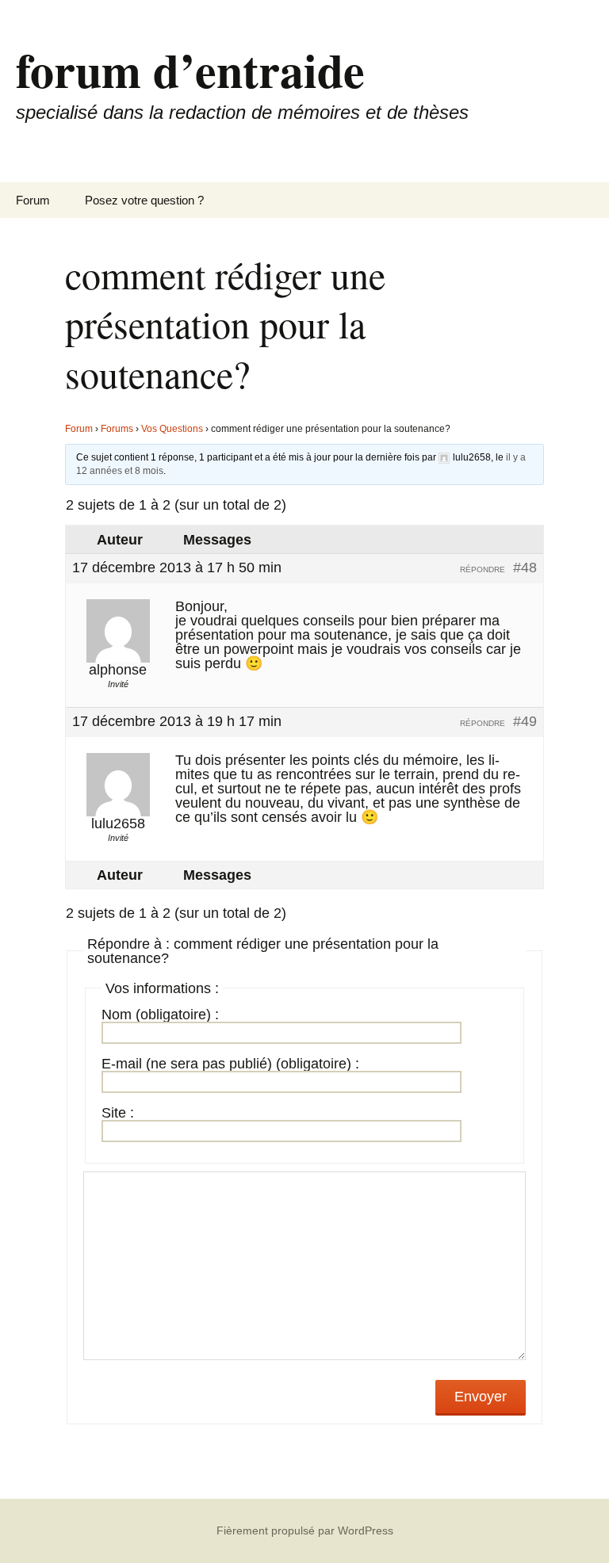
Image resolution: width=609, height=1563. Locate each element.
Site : (118, 1113)
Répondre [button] (482, 569)
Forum (33, 200)
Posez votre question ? (144, 200)
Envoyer (480, 1396)
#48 (525, 567)
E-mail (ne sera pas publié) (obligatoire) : (230, 1064)
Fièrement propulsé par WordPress (304, 1530)
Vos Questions (172, 428)
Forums (117, 428)
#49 (525, 721)
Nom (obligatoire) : (160, 1014)
